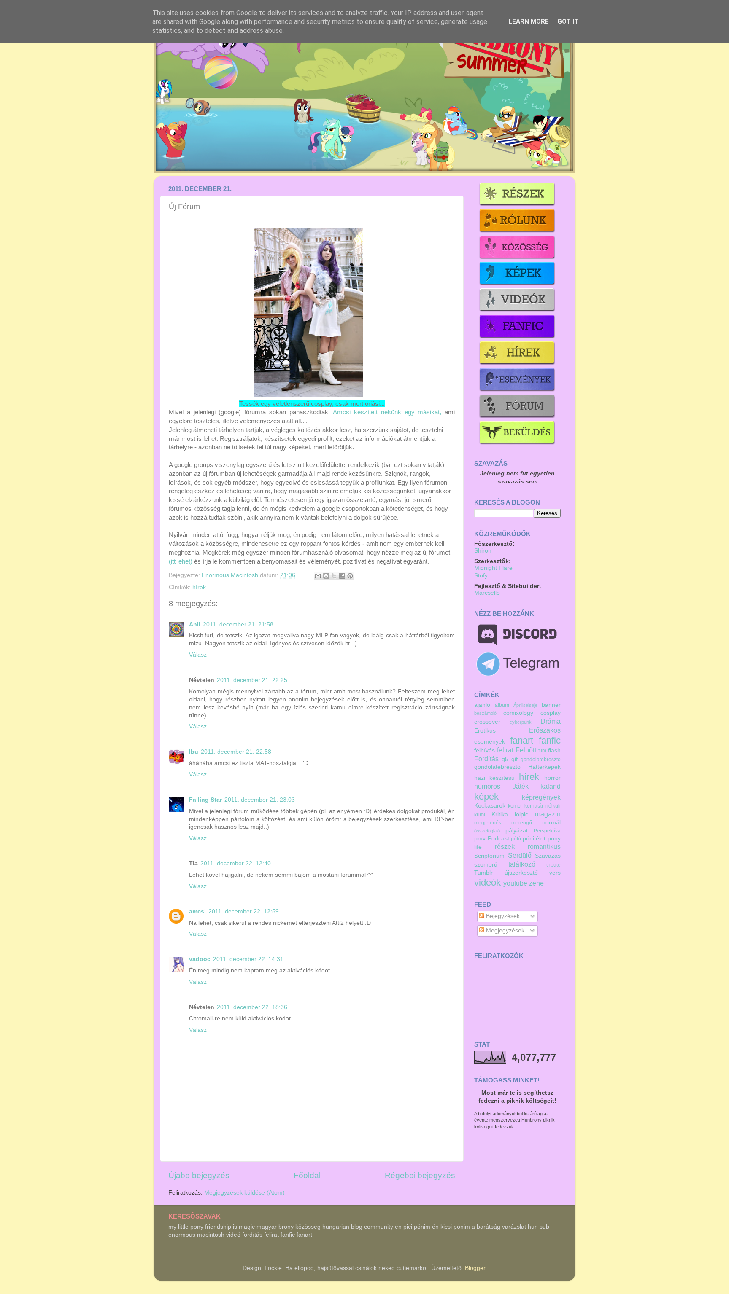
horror (552, 778)
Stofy (481, 575)
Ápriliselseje (525, 705)
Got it (568, 21)
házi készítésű (494, 778)
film (542, 751)
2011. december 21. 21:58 (238, 624)
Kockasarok (489, 806)
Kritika (499, 814)
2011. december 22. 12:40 (235, 863)
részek (505, 846)
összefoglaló (487, 830)
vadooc (200, 959)
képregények (541, 797)
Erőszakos (545, 730)
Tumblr (483, 873)
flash (554, 750)
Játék (521, 786)
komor (515, 806)
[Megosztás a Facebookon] (342, 576)
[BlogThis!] (326, 576)
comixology (518, 713)
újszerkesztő (521, 873)
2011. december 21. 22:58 (236, 752)
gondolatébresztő (497, 767)
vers (555, 873)
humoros (487, 786)
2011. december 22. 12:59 (243, 911)
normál (551, 822)
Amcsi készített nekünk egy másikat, (387, 412)
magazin (548, 814)
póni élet (534, 838)
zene (536, 883)
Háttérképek (544, 767)
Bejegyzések (502, 916)
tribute (553, 865)
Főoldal (307, 1175)
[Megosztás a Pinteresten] (350, 576)
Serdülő (520, 855)
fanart (521, 740)
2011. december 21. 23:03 (259, 800)
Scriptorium (489, 856)
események (489, 741)
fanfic (550, 740)
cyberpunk (521, 722)
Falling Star (205, 800)
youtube (515, 883)
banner (551, 705)
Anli (194, 624)
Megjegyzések (504, 930)
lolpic (521, 814)
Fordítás (486, 758)
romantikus (544, 846)
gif (514, 759)
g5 (505, 759)
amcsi (197, 911)
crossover (487, 722)
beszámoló (485, 713)
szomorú (485, 865)
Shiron (482, 551)
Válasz (198, 655)
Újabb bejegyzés (199, 1175)
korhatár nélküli (542, 806)
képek (486, 796)
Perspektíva (547, 831)
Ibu (193, 752)
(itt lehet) (180, 561)
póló (516, 839)
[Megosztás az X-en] (334, 576)
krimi (479, 815)
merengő (521, 823)
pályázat (516, 830)
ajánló (482, 705)
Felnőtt (526, 750)
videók (487, 882)
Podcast (498, 838)
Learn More (528, 21)
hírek (199, 587)
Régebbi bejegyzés (420, 1175)
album (502, 705)
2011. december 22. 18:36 (252, 1007)
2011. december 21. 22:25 (252, 680)
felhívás (484, 750)
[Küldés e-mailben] (318, 576)
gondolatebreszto (541, 759)
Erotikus (485, 731)
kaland (550, 786)
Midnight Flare (493, 568)
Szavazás (548, 856)
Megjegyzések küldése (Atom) (244, 1192)
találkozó (521, 864)
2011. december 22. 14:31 (248, 959)
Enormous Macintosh (231, 575)
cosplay (550, 713)
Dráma (550, 721)
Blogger (475, 1268)
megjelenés (487, 823)
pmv (480, 838)
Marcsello (487, 593)
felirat (505, 750)
